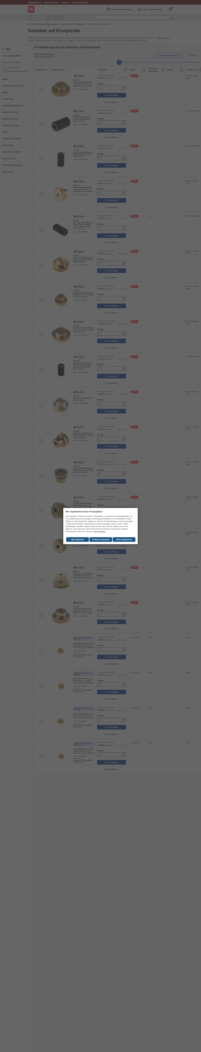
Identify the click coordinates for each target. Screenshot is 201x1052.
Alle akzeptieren (124, 539)
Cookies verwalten (101, 539)
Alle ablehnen (77, 539)
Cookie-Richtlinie (99, 531)
